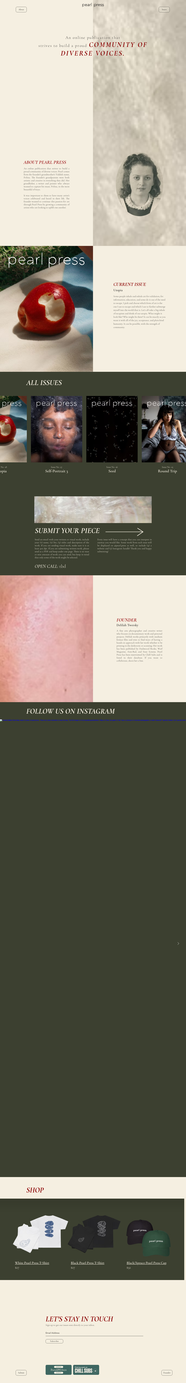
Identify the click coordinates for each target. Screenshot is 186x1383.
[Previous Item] (4, 435)
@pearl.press (120, 545)
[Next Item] (181, 435)
